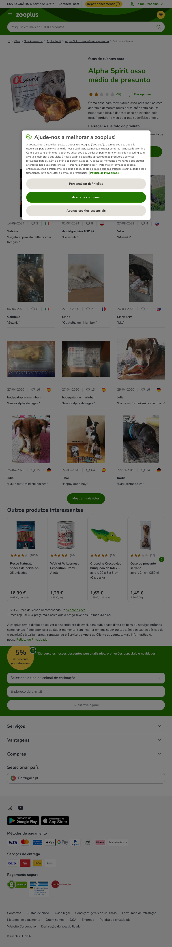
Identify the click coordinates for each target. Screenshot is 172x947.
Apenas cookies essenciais (86, 211)
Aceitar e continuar (86, 197)
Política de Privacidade (104, 173)
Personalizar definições (86, 184)
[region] (86, 175)
